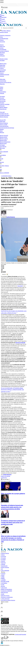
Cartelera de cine (4, 113)
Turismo (2, 98)
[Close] (2, 543)
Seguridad (2, 65)
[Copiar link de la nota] (2, 270)
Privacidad (23, 634)
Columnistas (3, 81)
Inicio (3, 15)
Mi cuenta (4, 23)
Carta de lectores (4, 126)
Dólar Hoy (2, 46)
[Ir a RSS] (2, 616)
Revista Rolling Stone (5, 142)
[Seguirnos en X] (2, 608)
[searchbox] (13, 28)
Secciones (4, 17)
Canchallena (3, 91)
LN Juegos (2, 96)
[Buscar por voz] (26, 28)
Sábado (2, 129)
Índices (2, 54)
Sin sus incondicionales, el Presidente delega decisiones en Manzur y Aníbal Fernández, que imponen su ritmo (12, 389)
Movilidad (2, 52)
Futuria (2, 45)
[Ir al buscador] (2, 9)
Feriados (2, 102)
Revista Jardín (3, 143)
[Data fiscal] (2, 643)
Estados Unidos (4, 59)
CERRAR (2, 0)
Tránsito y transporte (5, 35)
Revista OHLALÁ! (4, 135)
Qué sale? (2, 112)
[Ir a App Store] (5, 623)
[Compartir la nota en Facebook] (2, 272)
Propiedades (3, 49)
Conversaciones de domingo (7, 127)
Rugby (1, 88)
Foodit (3, 19)
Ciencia (2, 73)
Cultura (2, 68)
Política (9, 176)
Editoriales (2, 79)
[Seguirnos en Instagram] (2, 612)
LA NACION (4, 176)
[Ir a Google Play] (5, 620)
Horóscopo (3, 101)
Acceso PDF (3, 120)
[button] (14, 99)
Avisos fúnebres (4, 123)
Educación (2, 66)
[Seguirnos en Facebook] (2, 604)
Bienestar (2, 71)
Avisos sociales (3, 124)
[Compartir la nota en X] (3, 272)
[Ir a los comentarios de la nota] (3, 266)
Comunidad (3, 70)
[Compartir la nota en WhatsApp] (3, 268)
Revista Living (3, 140)
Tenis (1, 90)
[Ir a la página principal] (14, 13)
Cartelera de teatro (4, 115)
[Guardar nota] (2, 266)
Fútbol (1, 87)
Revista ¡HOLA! (3, 137)
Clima (1, 37)
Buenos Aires (3, 63)
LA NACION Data (4, 38)
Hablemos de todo (4, 74)
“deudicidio (20, 286)
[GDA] (5, 639)
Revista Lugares (4, 138)
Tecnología (2, 99)
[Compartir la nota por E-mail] (5, 272)
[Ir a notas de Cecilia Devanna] (14, 213)
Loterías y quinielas (4, 104)
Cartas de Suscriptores (5, 82)
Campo (2, 48)
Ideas (1, 131)
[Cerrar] (22, 25)
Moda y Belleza (3, 107)
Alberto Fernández (5, 476)
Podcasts (2, 106)
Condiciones (18, 634)
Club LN (3, 21)
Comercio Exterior (4, 51)
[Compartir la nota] (2, 268)
